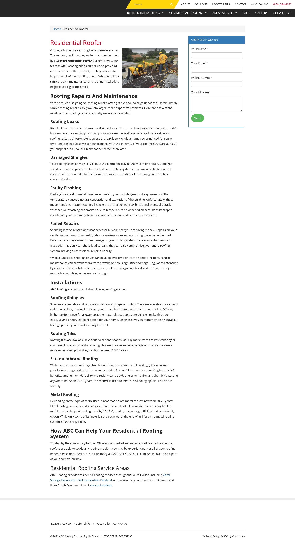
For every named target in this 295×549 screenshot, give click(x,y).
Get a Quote (282, 13)
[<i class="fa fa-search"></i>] (171, 4)
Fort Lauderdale (88, 480)
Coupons (201, 4)
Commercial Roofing (186, 13)
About (185, 4)
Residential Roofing (143, 13)
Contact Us (120, 523)
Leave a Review (61, 523)
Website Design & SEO (215, 536)
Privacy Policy (102, 523)
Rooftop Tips (221, 4)
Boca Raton (68, 480)
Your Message (200, 92)
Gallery (261, 13)
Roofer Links (82, 523)
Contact (240, 4)
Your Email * (199, 63)
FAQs (246, 13)
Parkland (106, 480)
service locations (101, 485)
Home (57, 29)
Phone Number (201, 78)
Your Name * (200, 49)
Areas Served (222, 13)
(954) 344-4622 (271, 4)
